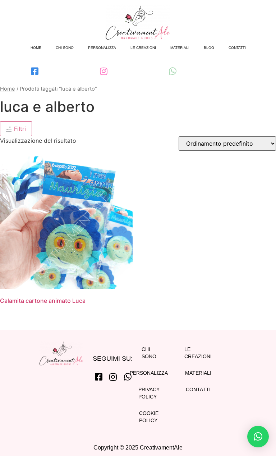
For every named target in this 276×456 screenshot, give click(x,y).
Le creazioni (143, 48)
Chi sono (65, 48)
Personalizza (102, 48)
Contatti (237, 48)
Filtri (19, 128)
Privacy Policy (149, 393)
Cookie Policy (149, 416)
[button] (258, 436)
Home (36, 48)
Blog (209, 48)
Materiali (179, 48)
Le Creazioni (198, 352)
